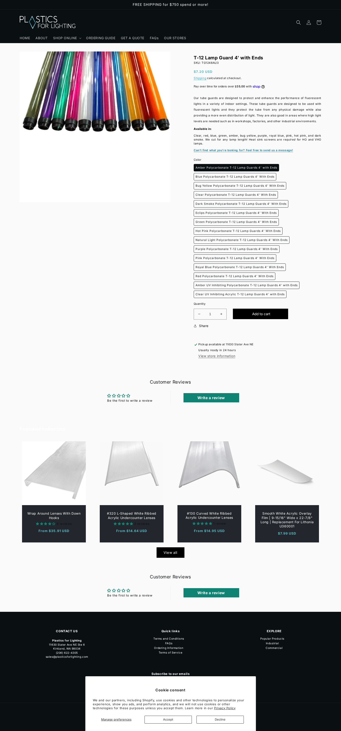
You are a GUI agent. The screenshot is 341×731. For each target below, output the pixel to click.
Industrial (272, 643)
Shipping (200, 78)
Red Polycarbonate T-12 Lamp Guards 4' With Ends (234, 276)
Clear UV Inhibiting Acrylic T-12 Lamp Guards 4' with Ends (240, 294)
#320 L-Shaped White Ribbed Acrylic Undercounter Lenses (131, 515)
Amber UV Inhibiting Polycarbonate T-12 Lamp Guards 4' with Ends (247, 285)
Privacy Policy (224, 708)
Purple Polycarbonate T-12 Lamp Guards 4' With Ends (237, 249)
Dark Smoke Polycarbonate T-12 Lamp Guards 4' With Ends (241, 203)
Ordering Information (168, 648)
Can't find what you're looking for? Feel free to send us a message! (243, 150)
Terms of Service (171, 652)
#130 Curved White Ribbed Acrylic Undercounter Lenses (209, 515)
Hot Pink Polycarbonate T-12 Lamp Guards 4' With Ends (238, 231)
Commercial (274, 648)
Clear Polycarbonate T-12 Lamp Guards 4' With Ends (236, 194)
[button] (66, 38)
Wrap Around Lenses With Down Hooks (54, 515)
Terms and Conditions (168, 639)
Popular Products (272, 639)
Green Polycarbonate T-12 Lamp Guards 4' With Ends (236, 222)
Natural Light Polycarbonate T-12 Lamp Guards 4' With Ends (242, 240)
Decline (220, 719)
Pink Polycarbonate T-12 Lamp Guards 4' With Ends (235, 258)
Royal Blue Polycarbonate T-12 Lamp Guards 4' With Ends (240, 267)
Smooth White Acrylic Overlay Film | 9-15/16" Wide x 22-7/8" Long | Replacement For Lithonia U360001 (287, 519)
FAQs (168, 643)
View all (170, 552)
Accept (168, 719)
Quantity (200, 303)
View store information (216, 356)
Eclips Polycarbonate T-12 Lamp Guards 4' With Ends (236, 213)
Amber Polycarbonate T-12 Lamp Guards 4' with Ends (236, 167)
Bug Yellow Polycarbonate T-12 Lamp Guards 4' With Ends (240, 185)
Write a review (211, 397)
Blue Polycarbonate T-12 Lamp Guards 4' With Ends (235, 176)
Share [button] (204, 326)
